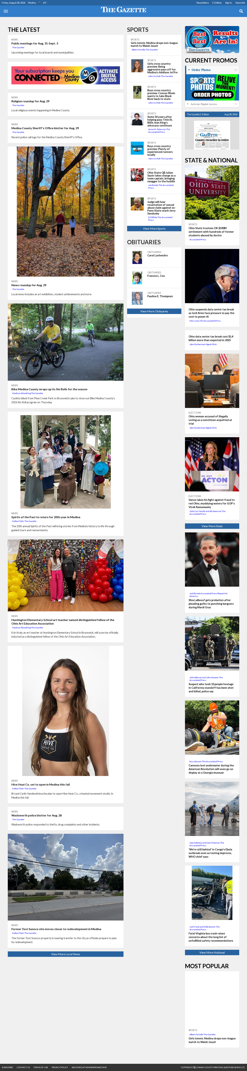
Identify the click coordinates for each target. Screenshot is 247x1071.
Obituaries (144, 242)
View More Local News (65, 954)
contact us (23, 1067)
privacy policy (60, 1067)
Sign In (228, 2)
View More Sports (154, 228)
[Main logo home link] (123, 9)
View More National (212, 952)
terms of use (40, 1067)
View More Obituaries (154, 311)
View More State (212, 526)
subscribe (7, 1067)
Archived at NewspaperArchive (89, 1067)
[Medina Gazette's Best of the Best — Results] (212, 39)
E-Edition (217, 2)
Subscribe (240, 2)
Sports (137, 29)
